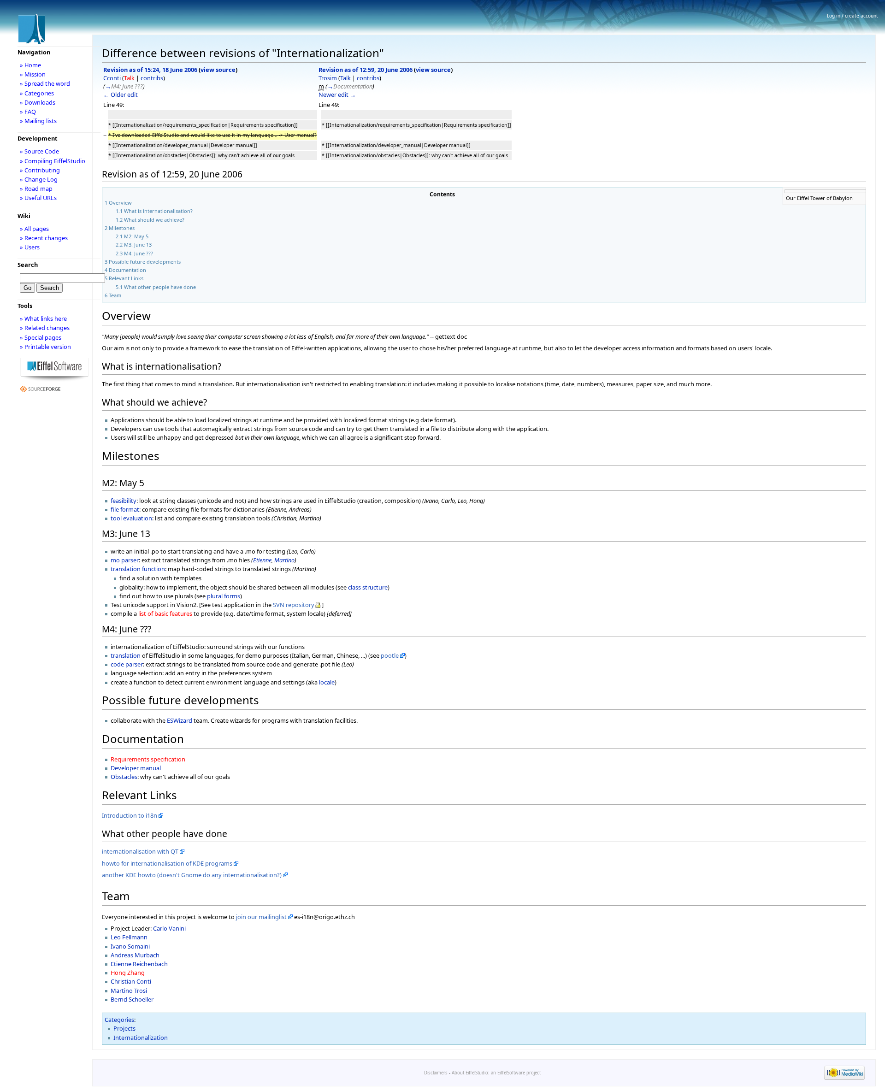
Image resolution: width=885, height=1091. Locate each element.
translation (126, 655)
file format (125, 509)
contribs (152, 78)
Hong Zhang (128, 972)
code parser (127, 664)
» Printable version (45, 346)
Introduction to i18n (129, 815)
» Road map (36, 188)
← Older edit (120, 94)
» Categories (37, 93)
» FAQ (28, 111)
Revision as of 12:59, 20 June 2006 (366, 69)
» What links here (43, 318)
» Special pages (40, 337)
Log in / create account (852, 15)
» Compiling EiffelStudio (52, 161)
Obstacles (124, 777)
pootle (390, 655)
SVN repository (293, 605)
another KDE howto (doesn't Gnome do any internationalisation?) (192, 875)
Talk (129, 78)
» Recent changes (44, 238)
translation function (138, 569)
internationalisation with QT (140, 851)
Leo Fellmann (129, 937)
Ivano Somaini (130, 946)
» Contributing (40, 170)
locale (327, 682)
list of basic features (165, 613)
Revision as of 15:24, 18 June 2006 (150, 69)
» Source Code (39, 151)
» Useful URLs (38, 198)
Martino (284, 560)
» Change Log (39, 179)
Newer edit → (337, 94)
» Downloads (37, 102)
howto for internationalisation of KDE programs (167, 863)
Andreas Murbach (135, 955)
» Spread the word (45, 83)
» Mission (33, 74)
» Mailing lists (38, 121)
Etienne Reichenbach (139, 964)
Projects (124, 1028)
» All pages (34, 228)
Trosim (328, 78)
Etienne (262, 560)
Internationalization (140, 1037)
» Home (30, 65)
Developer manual (136, 768)
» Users (30, 247)
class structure (368, 587)
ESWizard (179, 720)
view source (218, 69)
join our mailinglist (261, 917)
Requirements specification (148, 759)
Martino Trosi (129, 990)
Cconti (112, 78)
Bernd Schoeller (132, 999)
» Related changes (45, 328)
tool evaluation (131, 518)
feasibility (123, 500)
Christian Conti (131, 981)
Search (28, 264)
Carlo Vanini (169, 928)
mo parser (125, 560)
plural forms (223, 596)
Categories (119, 1019)
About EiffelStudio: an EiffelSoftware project (496, 1073)
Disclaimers (436, 1073)
